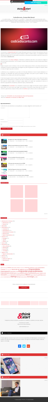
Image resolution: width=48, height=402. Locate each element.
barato (31, 19)
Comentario (3, 107)
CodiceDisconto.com (5, 20)
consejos (36, 267)
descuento (36, 20)
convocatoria (41, 267)
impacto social (43, 273)
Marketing (4, 247)
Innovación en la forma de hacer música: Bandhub (18, 175)
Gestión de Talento (6, 258)
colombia (18, 267)
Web (1, 124)
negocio (31, 275)
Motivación (4, 233)
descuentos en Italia (42, 20)
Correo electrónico (4, 121)
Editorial (3, 225)
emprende (26, 269)
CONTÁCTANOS (24, 287)
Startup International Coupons (23, 22)
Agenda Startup (3, 267)
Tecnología (5, 151)
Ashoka (9, 267)
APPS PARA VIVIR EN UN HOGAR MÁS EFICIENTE (17, 151)
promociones (38, 21)
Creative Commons (18, 399)
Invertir (26, 21)
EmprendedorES (4, 157)
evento (22, 273)
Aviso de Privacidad (30, 399)
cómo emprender (8, 269)
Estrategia (4, 238)
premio (2, 276)
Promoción (33, 21)
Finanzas (4, 224)
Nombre (2, 119)
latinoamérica (13, 275)
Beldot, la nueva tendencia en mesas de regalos (18, 145)
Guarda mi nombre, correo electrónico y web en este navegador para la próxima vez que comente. (19, 126)
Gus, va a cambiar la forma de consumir (16, 157)
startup (42, 21)
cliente (43, 19)
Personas (3, 257)
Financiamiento (32, 273)
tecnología (30, 277)
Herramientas (4, 244)
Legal (3, 239)
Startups (22, 19)
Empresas (4, 236)
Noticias (5, 139)
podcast (44, 275)
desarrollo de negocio (18, 269)
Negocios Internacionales (7, 253)
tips (34, 276)
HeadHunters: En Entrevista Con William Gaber (14, 97)
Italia (30, 21)
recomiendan (12, 85)
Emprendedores (5, 227)
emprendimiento (22, 21)
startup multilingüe (14, 59)
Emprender (16, 21)
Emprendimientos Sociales (7, 232)
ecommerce (6, 21)
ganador (38, 273)
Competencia (22, 267)
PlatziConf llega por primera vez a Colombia (17, 169)
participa (40, 275)
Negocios (3, 252)
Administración (5, 222)
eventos (26, 273)
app (6, 267)
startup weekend (24, 276)
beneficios (26, 88)
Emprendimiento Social (7, 273)
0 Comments (35, 22)
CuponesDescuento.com (29, 20)
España (14, 273)
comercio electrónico (13, 20)
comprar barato (21, 20)
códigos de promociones (37, 19)
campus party (13, 267)
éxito (37, 276)
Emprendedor (11, 21)
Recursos (5, 163)
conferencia (32, 267)
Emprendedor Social (14, 271)
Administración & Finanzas (7, 221)
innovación (4, 275)
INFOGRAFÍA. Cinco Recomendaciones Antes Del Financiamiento (20, 96)
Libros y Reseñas (5, 246)
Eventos (3, 243)
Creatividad (4, 229)
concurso (27, 267)
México (28, 275)
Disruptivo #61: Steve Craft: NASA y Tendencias (17, 139)
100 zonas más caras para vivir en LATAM (16, 163)
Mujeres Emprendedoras (7, 235)
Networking (4, 260)
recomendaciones (6, 276)
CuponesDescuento (12, 52)
